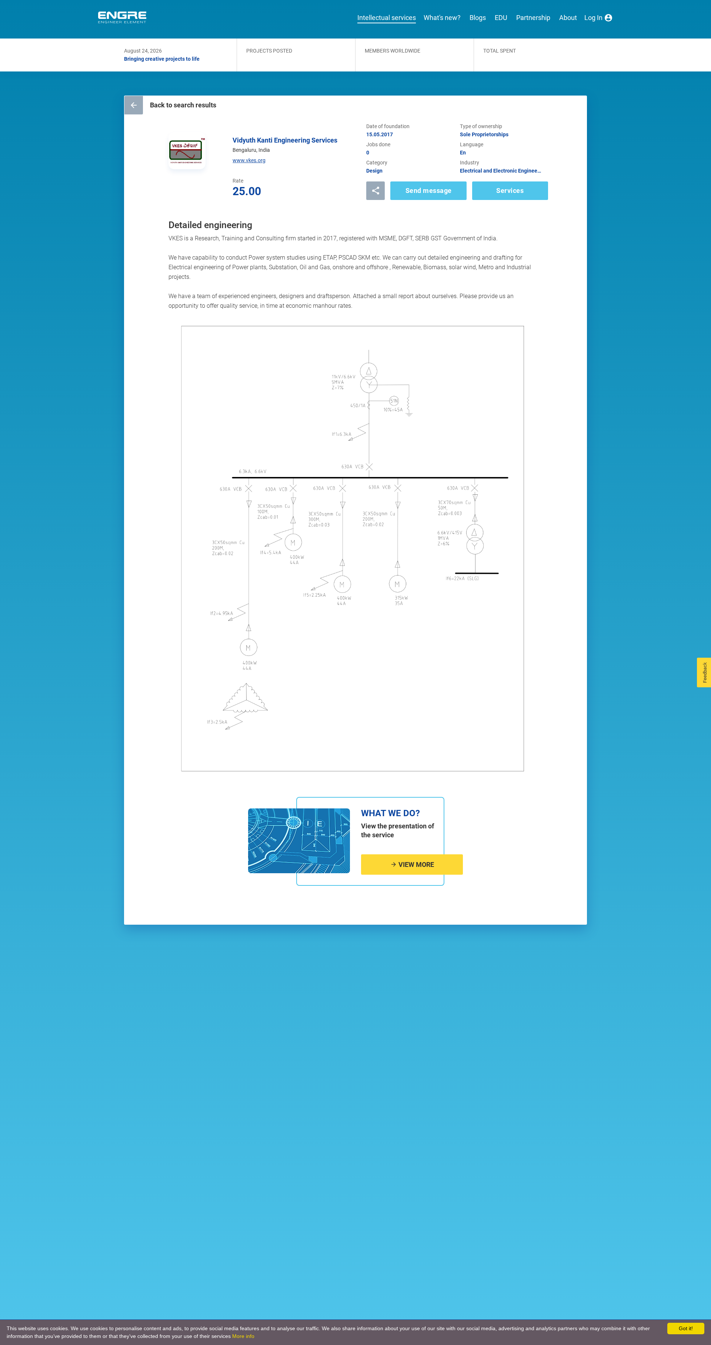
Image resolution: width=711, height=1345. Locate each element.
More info (243, 1336)
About (568, 17)
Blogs (478, 17)
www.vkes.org (249, 160)
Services (510, 190)
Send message (428, 190)
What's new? (442, 17)
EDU (501, 17)
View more (415, 864)
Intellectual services (386, 17)
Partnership (533, 17)
